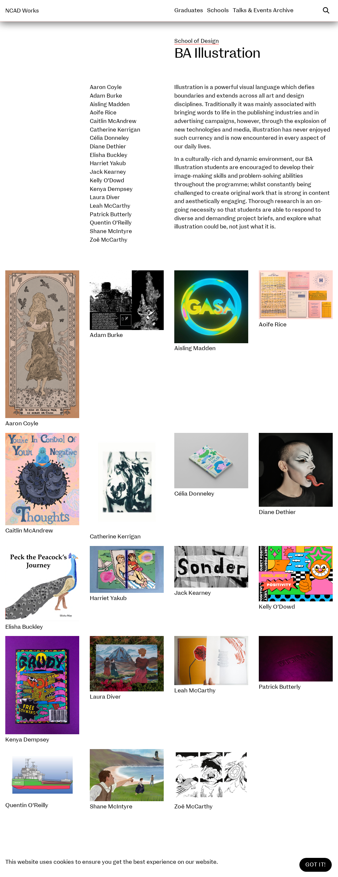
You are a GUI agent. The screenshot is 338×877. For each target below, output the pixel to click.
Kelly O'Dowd (107, 180)
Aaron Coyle (106, 87)
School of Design (196, 41)
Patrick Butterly (111, 214)
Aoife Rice (103, 112)
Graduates (188, 11)
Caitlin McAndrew (113, 121)
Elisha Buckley (108, 155)
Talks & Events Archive (263, 11)
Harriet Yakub (108, 163)
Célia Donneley (109, 138)
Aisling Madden (110, 104)
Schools (218, 11)
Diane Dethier (108, 146)
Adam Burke (106, 96)
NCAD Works (22, 11)
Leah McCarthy (110, 206)
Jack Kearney (108, 172)
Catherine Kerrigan (115, 130)
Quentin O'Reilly (111, 223)
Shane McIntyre (111, 231)
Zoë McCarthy (108, 240)
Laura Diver (105, 197)
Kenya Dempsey (111, 189)
